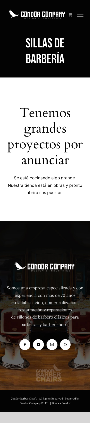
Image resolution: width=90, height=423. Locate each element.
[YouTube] (38, 344)
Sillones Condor (61, 403)
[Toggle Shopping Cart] (70, 14)
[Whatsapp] (65, 344)
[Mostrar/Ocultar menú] (80, 15)
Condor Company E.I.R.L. (35, 403)
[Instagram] (52, 344)
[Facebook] (24, 344)
